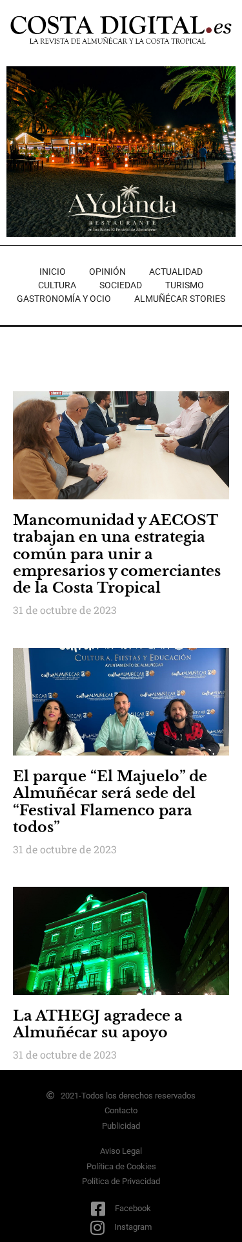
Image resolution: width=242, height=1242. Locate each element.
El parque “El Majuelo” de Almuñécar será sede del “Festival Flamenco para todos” (110, 802)
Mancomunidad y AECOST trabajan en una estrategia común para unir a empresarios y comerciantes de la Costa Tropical (117, 554)
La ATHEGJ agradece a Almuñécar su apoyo (98, 1024)
